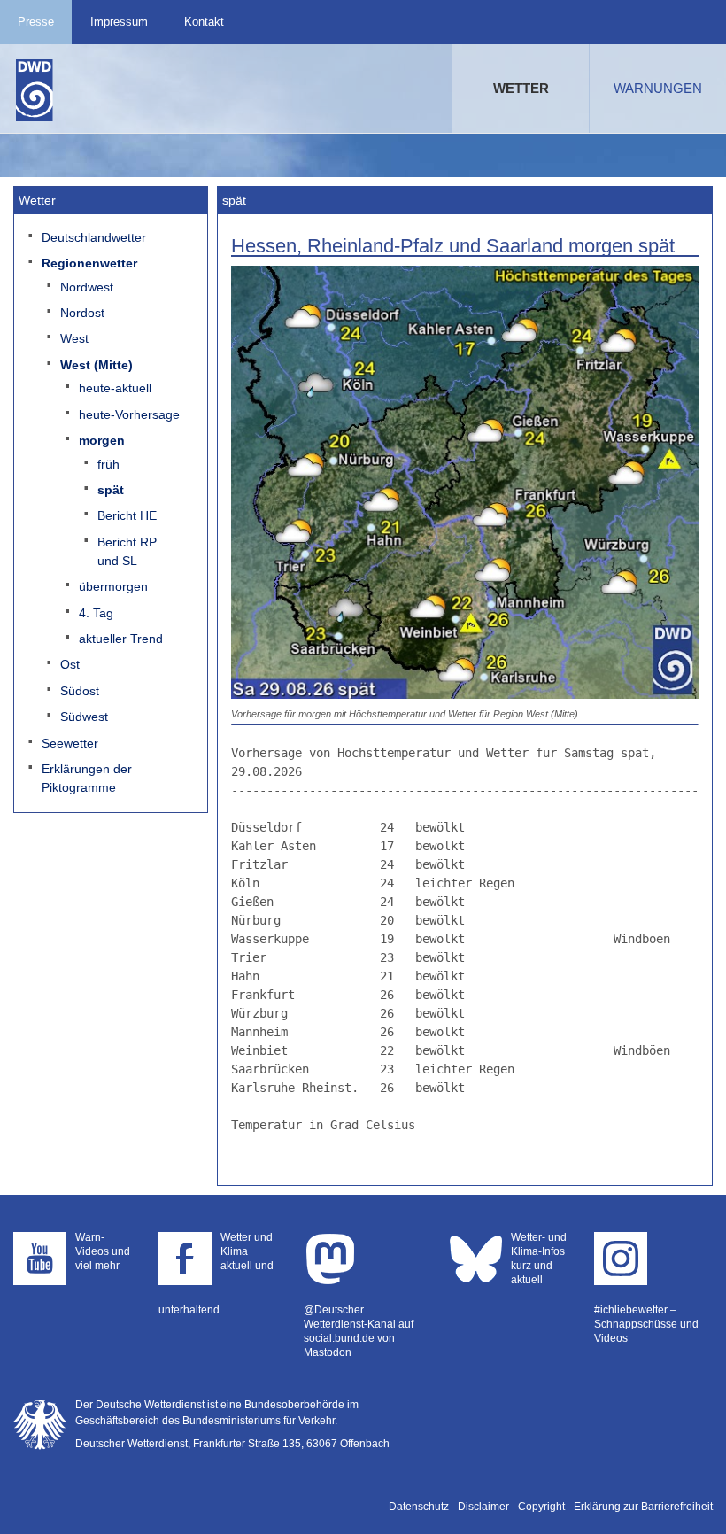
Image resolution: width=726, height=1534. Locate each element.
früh (108, 464)
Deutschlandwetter (94, 237)
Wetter (521, 88)
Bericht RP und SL (127, 551)
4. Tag (96, 613)
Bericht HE (127, 515)
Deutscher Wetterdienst (34, 90)
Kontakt (204, 21)
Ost (70, 664)
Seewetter (70, 743)
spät (110, 490)
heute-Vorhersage (129, 414)
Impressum (119, 21)
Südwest (84, 716)
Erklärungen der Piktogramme (87, 778)
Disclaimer (483, 1506)
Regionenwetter (89, 263)
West (74, 338)
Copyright (541, 1506)
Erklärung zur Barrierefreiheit (643, 1506)
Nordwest (86, 287)
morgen (102, 440)
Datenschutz (419, 1506)
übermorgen (113, 586)
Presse (36, 21)
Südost (79, 691)
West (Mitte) (96, 365)
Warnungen (658, 88)
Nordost (82, 313)
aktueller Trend (121, 638)
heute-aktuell (115, 388)
